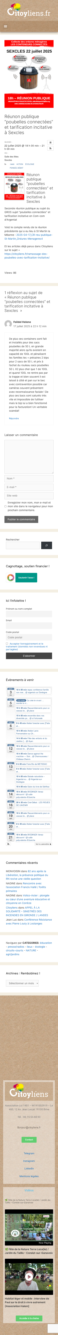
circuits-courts (14, 950)
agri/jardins (12, 954)
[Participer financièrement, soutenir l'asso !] (21, 581)
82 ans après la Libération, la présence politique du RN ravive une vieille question (27, 875)
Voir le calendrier (43, 844)
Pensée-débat (16, 168)
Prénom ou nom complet (19, 608)
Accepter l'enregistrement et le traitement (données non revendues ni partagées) (27, 646)
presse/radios (16, 946)
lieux (29, 946)
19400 (12, 164)
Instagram (29, 1160)
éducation (46, 942)
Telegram (29, 1153)
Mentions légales (29, 1176)
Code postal (12, 632)
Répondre (14, 418)
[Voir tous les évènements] (50, 142)
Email (9, 620)
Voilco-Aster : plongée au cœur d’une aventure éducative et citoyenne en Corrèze (28, 899)
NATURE (31, 950)
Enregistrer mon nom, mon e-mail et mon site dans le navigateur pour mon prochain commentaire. (30, 506)
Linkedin (29, 1168)
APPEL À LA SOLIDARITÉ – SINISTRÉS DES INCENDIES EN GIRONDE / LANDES (27, 911)
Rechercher (12, 539)
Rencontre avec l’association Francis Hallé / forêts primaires (26, 887)
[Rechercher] (46, 545)
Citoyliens (12, 907)
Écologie (29, 164)
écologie (40, 946)
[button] (5, 26)
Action (20, 164)
